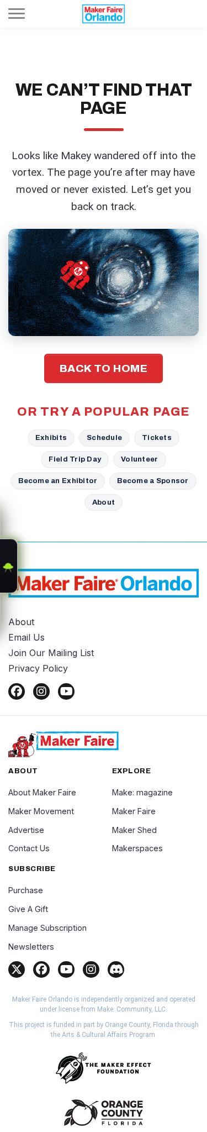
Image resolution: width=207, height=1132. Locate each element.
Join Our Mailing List (51, 652)
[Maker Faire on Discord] (116, 969)
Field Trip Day (75, 459)
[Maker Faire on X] (16, 969)
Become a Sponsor (152, 480)
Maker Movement (41, 811)
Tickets (157, 437)
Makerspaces (137, 848)
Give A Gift (28, 909)
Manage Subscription (47, 927)
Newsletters (31, 946)
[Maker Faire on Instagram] (91, 969)
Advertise (26, 830)
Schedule (104, 437)
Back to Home (104, 368)
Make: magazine (142, 792)
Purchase (25, 890)
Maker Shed (134, 830)
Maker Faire (134, 811)
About (103, 502)
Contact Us (29, 848)
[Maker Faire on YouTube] (66, 969)
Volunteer (139, 459)
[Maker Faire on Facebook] (41, 969)
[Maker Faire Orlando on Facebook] (16, 691)
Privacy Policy (38, 668)
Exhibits (51, 437)
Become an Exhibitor (57, 480)
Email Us (26, 637)
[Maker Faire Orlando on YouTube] (66, 691)
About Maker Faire (42, 792)
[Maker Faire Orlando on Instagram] (41, 691)
